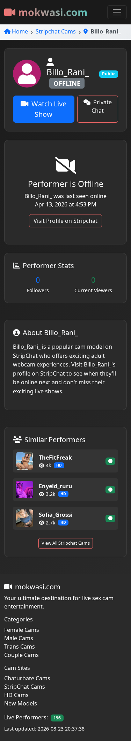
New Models (20, 703)
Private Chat (102, 106)
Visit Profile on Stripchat (65, 221)
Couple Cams (21, 655)
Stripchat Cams (56, 31)
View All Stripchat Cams (66, 543)
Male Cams (18, 638)
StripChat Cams (24, 686)
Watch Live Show (48, 109)
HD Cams (16, 695)
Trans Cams (19, 646)
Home (20, 31)
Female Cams (21, 630)
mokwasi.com (52, 12)
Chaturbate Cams (27, 678)
